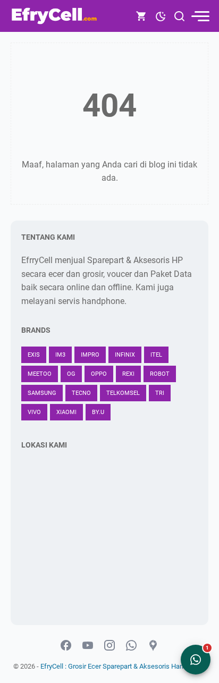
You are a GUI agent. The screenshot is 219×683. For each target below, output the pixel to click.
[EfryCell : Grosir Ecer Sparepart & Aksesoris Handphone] (55, 15)
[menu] (199, 16)
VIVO (34, 412)
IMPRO (90, 354)
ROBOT (160, 373)
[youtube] (88, 645)
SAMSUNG (42, 393)
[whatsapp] (131, 645)
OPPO (99, 373)
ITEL (156, 354)
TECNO (81, 393)
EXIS (34, 354)
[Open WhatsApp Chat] (195, 659)
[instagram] (109, 645)
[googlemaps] (153, 645)
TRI (159, 393)
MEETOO (40, 373)
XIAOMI (66, 412)
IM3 (60, 354)
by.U (98, 412)
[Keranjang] (141, 16)
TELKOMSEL (123, 393)
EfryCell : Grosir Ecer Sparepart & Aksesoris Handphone (123, 666)
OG (71, 373)
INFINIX (125, 354)
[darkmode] (160, 15)
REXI (128, 373)
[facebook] (66, 645)
